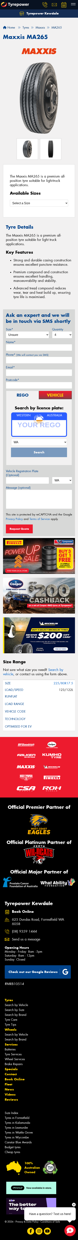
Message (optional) (18, 488)
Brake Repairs (14, 1064)
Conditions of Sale (50, 1221)
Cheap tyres (12, 1152)
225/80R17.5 (63, 683)
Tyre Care (11, 1020)
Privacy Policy (14, 519)
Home (10, 28)
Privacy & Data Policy (27, 1221)
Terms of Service (40, 519)
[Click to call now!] (45, 4)
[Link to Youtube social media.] (47, 1231)
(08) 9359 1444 (24, 931)
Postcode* (12, 380)
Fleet (8, 1084)
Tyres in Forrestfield (17, 1118)
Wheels (10, 1030)
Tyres (9, 1000)
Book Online (15, 1079)
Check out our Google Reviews (33, 972)
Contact (11, 1074)
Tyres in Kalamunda (17, 1123)
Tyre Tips (10, 1025)
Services (11, 1044)
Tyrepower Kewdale (42, 13)
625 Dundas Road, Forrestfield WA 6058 (38, 921)
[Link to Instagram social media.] (39, 1231)
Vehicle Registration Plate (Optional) (22, 473)
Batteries (10, 1049)
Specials (11, 1069)
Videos (10, 1094)
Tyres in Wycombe (17, 1137)
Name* (11, 342)
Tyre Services (13, 1054)
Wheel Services (15, 1059)
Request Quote (19, 528)
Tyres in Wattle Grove (19, 1133)
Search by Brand (15, 1015)
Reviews (11, 1099)
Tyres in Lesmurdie (16, 1128)
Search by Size (14, 1010)
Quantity (57, 329)
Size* (9, 329)
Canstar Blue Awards (18, 1142)
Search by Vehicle (16, 1005)
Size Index (11, 1113)
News (9, 1089)
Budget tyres (12, 1147)
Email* (10, 367)
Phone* (27, 355)
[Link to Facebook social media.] (30, 1231)
